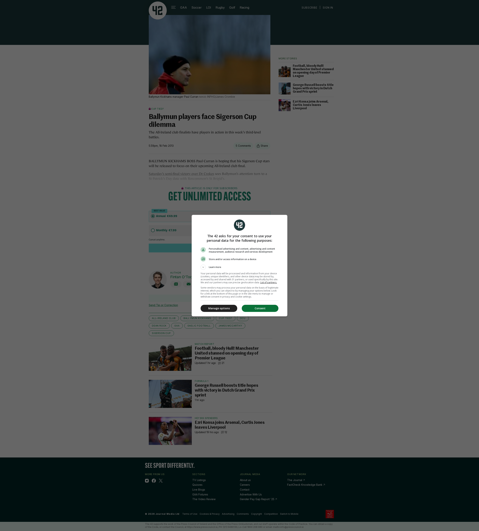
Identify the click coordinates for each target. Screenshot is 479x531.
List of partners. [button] (268, 282)
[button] (239, 267)
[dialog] (239, 265)
